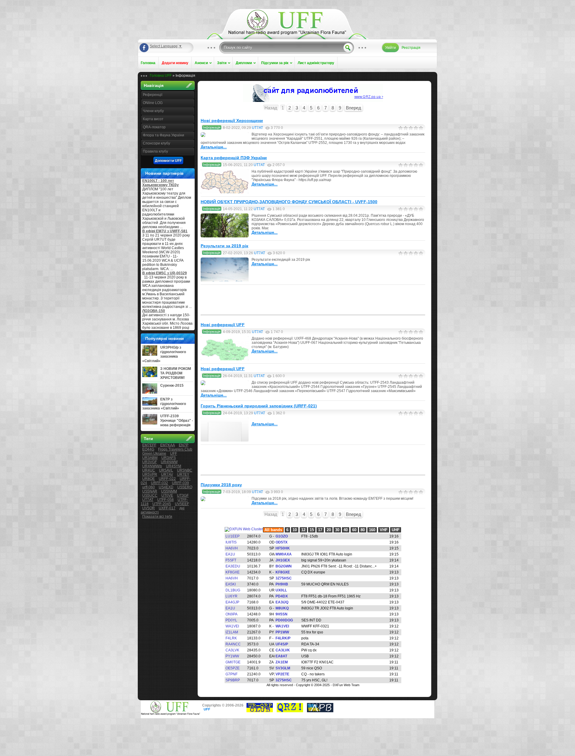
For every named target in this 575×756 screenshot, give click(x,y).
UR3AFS (168, 458)
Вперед (353, 107)
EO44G (148, 449)
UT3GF (183, 495)
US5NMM (169, 491)
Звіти (221, 63)
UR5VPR (149, 474)
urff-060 (148, 487)
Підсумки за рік (274, 63)
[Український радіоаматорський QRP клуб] (259, 711)
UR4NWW (169, 462)
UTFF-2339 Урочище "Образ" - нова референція (176, 420)
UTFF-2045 (161, 504)
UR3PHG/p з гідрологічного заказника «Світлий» (164, 354)
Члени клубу (153, 111)
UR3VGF (149, 462)
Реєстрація (411, 48)
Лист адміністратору (316, 63)
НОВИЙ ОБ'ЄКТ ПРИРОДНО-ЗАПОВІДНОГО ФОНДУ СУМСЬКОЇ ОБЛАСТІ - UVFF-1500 (289, 201)
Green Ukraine (154, 453)
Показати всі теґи (157, 516)
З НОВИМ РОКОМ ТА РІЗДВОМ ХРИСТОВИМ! (175, 373)
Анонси (201, 63)
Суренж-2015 (172, 385)
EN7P (183, 445)
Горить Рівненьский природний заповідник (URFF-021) (259, 405)
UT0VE (167, 495)
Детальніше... (214, 147)
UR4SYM (173, 466)
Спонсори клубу (156, 143)
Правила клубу (155, 151)
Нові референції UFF (223, 324)
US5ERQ (184, 487)
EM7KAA (167, 445)
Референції (152, 95)
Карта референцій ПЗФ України (234, 157)
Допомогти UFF (168, 161)
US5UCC (150, 495)
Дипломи (244, 63)
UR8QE (148, 479)
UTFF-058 (165, 500)
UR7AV (167, 474)
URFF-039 (180, 483)
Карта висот (153, 119)
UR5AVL (166, 470)
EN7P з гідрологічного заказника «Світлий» (164, 403)
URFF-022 (167, 479)
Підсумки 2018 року (221, 484)
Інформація (211, 127)
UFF (173, 453)
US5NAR (149, 491)
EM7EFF (149, 445)
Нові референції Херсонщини (232, 120)
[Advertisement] (313, 300)
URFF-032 (159, 483)
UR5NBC (184, 470)
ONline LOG (153, 103)
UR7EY (183, 474)
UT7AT (147, 500)
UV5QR (148, 508)
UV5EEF (182, 504)
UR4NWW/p (152, 466)
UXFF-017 (167, 508)
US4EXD (166, 487)
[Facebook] (144, 47)
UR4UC (148, 470)
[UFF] (287, 33)
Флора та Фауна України (163, 135)
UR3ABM (150, 458)
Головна (148, 63)
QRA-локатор (154, 127)
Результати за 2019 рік (224, 245)
